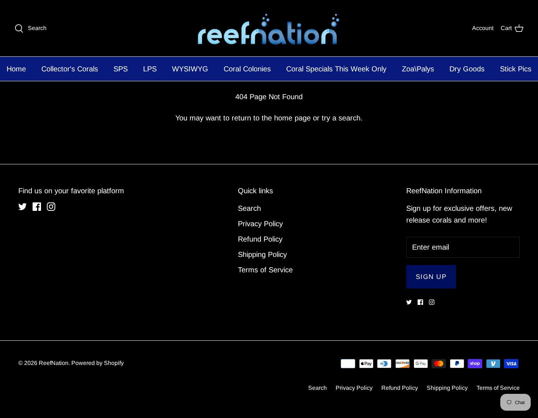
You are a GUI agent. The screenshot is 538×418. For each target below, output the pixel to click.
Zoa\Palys (418, 69)
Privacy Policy (260, 224)
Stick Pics (515, 69)
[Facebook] (37, 206)
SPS (120, 69)
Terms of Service (265, 270)
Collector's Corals (69, 69)
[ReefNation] (269, 28)
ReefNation (53, 363)
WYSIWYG (190, 69)
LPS (150, 69)
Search (249, 208)
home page (292, 118)
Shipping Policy (262, 254)
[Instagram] (51, 206)
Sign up (431, 276)
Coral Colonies (247, 69)
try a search (341, 118)
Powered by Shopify (97, 363)
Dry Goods (467, 69)
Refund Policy (260, 239)
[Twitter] (22, 206)
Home (16, 69)
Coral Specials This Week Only (336, 69)
